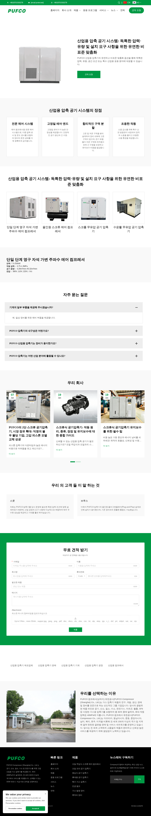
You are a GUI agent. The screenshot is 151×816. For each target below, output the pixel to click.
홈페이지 (54, 10)
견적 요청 (136, 10)
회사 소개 (66, 10)
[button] (72, 461)
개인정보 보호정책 (137, 806)
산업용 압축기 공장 (94, 665)
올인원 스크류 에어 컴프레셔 (58, 229)
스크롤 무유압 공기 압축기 (93, 229)
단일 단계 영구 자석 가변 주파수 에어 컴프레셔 (22, 229)
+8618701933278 (16, 3)
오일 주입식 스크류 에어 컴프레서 (86, 764)
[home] (23, 758)
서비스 (102, 10)
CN (128, 3)
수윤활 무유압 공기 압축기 (128, 229)
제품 (76, 10)
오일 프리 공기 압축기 (81, 769)
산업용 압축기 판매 (47, 665)
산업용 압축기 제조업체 (21, 665)
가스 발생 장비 (78, 791)
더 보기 (12, 454)
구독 (139, 779)
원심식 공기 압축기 (80, 773)
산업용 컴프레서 (116, 665)
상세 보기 (22, 208)
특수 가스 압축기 (79, 782)
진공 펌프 (76, 786)
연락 (122, 10)
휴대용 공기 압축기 (80, 777)
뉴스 (113, 10)
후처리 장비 (77, 795)
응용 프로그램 (90, 10)
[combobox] (82, 576)
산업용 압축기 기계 (70, 665)
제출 (75, 630)
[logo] (17, 10)
